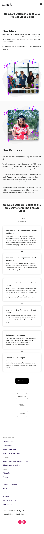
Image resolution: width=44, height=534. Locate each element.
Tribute (22, 414)
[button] (41, 4)
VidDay (22, 405)
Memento (22, 396)
